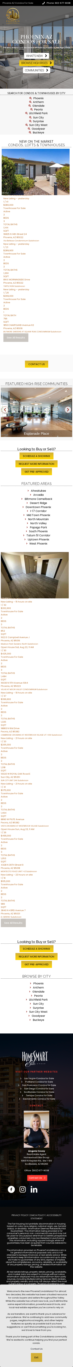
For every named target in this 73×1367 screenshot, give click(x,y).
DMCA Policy (37, 1215)
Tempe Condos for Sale (39, 1095)
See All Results (16, 337)
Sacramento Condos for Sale (39, 1098)
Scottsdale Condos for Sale (39, 1092)
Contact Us (37, 1348)
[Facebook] (11, 1189)
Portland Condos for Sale (39, 1081)
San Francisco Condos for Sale (39, 1085)
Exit (36, 1357)
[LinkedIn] (34, 1189)
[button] (5, 409)
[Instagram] (22, 1189)
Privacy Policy (20, 1215)
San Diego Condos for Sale (39, 1088)
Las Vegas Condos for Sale (39, 1078)
